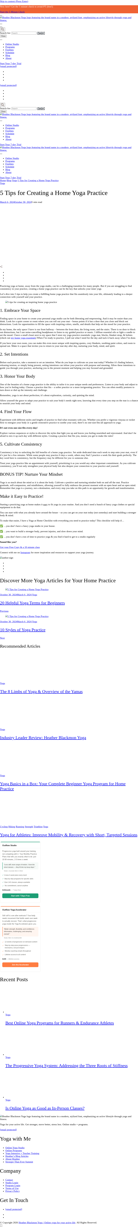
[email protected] (8, 1129)
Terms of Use (12, 1188)
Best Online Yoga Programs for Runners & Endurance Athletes (59, 1022)
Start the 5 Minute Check (12, 11)
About (8, 58)
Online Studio (12, 44)
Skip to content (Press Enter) (14, 1)
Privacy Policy (12, 1191)
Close (3, 36)
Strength (29, 826)
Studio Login (11, 1182)
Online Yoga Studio (15, 1147)
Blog (7, 55)
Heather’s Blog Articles (16, 1156)
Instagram (25, 552)
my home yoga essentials (23, 338)
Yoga (2, 183)
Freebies (9, 49)
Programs (10, 47)
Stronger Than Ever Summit (19, 1161)
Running (20, 826)
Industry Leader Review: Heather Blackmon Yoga (43, 737)
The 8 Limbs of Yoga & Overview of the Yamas (41, 691)
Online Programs (13, 1150)
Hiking (11, 826)
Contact (9, 1179)
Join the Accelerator (20, 965)
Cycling (4, 826)
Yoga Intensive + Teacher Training (22, 1153)
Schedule (9, 52)
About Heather (12, 1159)
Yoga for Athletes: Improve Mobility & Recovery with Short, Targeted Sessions (68, 834)
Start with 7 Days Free (20, 896)
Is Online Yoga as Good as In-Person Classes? (44, 1108)
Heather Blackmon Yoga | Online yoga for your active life (47, 1222)
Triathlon (38, 826)
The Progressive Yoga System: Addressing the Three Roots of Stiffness (66, 1065)
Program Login (12, 1185)
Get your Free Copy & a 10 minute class (20, 547)
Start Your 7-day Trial (10, 63)
